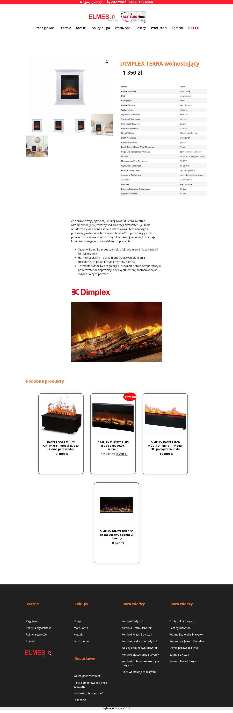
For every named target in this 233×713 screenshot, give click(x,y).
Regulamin (32, 621)
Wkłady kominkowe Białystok (140, 648)
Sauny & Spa (101, 28)
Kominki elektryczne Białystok (140, 654)
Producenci (159, 28)
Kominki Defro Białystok (137, 628)
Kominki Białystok (133, 621)
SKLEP (193, 27)
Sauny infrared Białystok (185, 661)
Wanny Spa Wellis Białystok (186, 634)
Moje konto (81, 628)
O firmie (65, 28)
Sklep (77, 621)
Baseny (141, 28)
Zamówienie (81, 641)
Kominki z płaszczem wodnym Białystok (140, 663)
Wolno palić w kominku (88, 676)
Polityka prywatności (39, 628)
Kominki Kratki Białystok (137, 634)
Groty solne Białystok (183, 621)
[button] (107, 62)
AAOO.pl (125, 708)
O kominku (80, 700)
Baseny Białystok (180, 628)
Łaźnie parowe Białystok (184, 648)
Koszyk (78, 634)
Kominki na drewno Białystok (140, 641)
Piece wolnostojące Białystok (139, 672)
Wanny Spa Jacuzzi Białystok (187, 641)
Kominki (81, 28)
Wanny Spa (122, 28)
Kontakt (177, 28)
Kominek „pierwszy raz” (88, 693)
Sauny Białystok (179, 654)
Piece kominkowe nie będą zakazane (90, 684)
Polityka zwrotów (36, 634)
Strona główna (44, 28)
